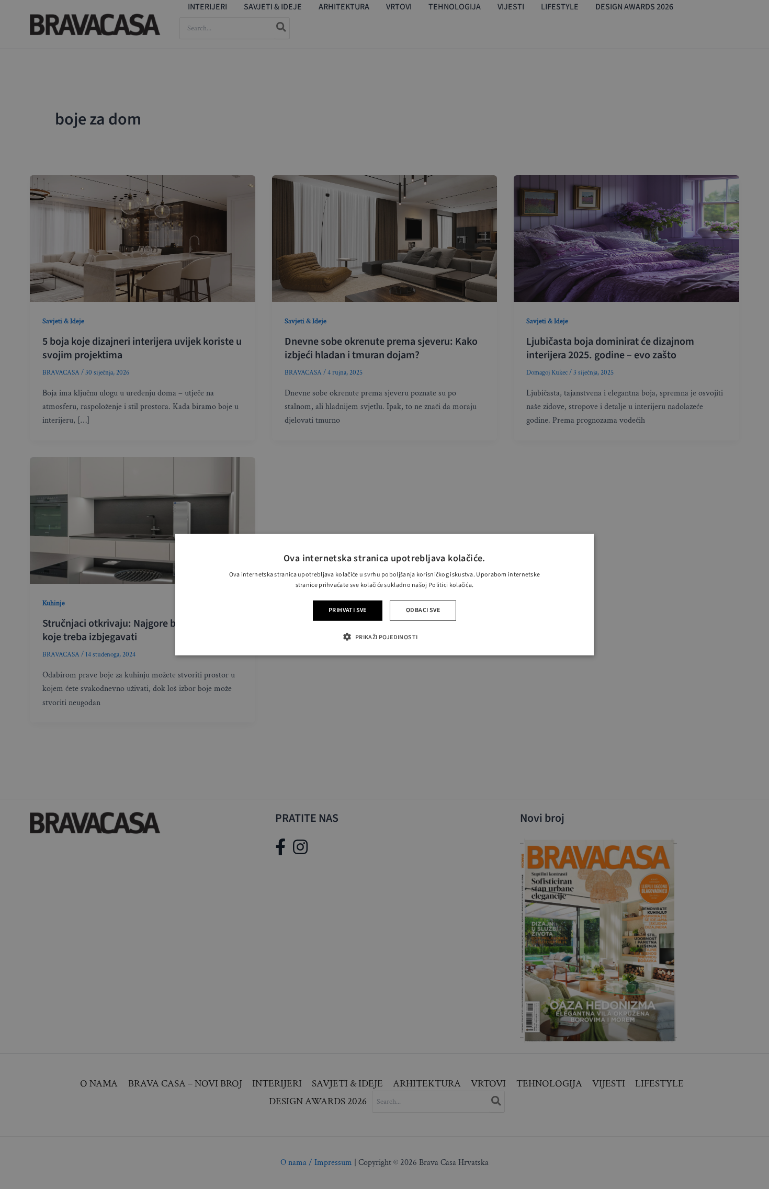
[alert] (384, 594)
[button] (384, 636)
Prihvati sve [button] (348, 610)
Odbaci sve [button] (423, 610)
